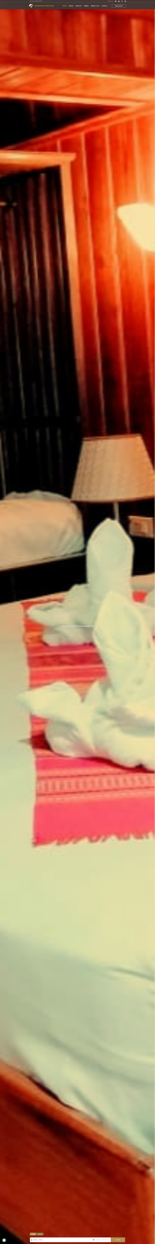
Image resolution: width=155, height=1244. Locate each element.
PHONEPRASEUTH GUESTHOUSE (44, 6)
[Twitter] (125, 1)
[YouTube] (118, 1)
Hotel (33, 1234)
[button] (118, 5)
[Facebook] (115, 1)
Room (40, 1234)
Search (118, 1240)
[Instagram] (122, 1)
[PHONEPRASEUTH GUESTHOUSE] (31, 6)
